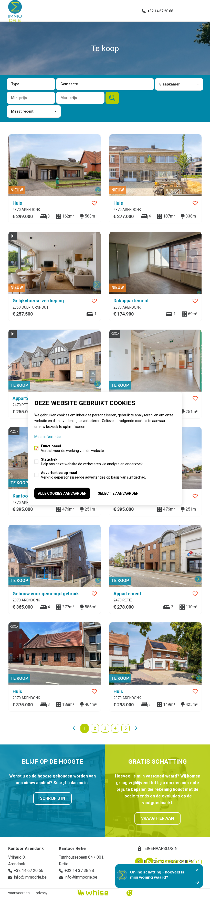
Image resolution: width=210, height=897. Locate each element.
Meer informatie (47, 436)
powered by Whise (99, 892)
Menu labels (193, 11)
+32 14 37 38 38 (79, 870)
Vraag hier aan (157, 818)
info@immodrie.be (30, 877)
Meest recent (22, 111)
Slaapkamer (169, 84)
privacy (41, 893)
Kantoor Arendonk (26, 848)
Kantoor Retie (72, 848)
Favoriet (94, 203)
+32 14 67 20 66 (160, 11)
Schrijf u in (52, 798)
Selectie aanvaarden (118, 493)
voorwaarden (19, 893)
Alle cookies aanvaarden (62, 493)
